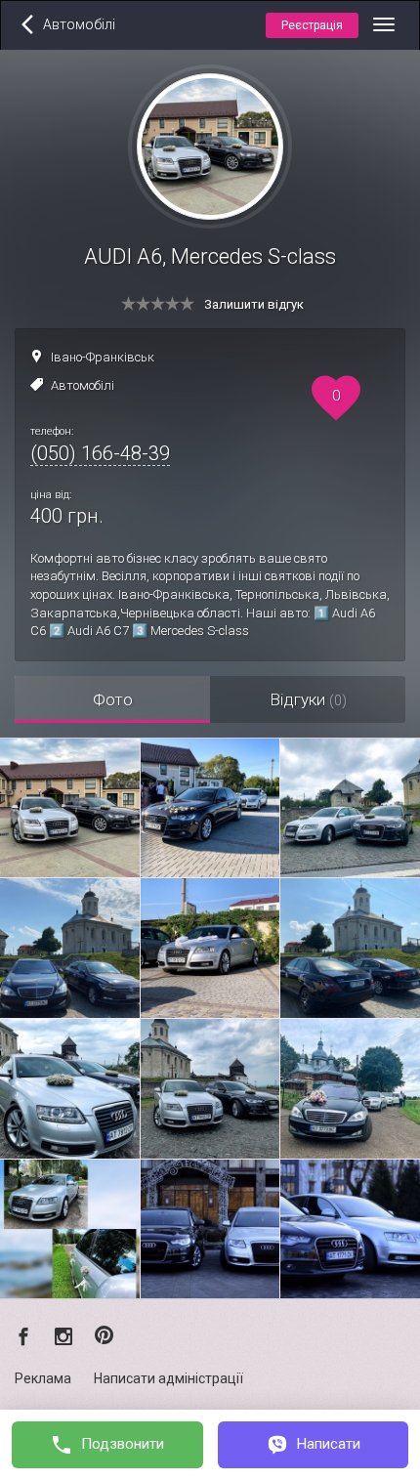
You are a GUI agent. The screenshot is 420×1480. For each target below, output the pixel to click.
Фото (113, 699)
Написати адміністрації (168, 1378)
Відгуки (308, 699)
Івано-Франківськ (102, 357)
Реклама (43, 1378)
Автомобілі (82, 385)
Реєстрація (312, 25)
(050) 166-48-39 (100, 453)
